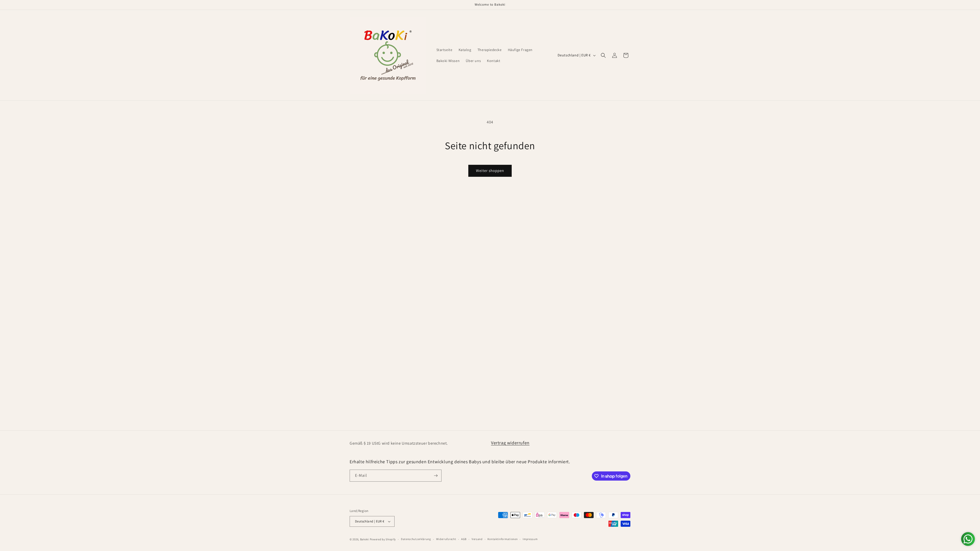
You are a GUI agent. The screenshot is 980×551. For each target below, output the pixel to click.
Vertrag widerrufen (510, 443)
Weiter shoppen (490, 170)
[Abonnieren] (435, 476)
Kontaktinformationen (502, 539)
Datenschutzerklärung (416, 539)
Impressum (530, 539)
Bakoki (364, 539)
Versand (477, 539)
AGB (464, 539)
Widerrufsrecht (446, 539)
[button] (603, 55)
